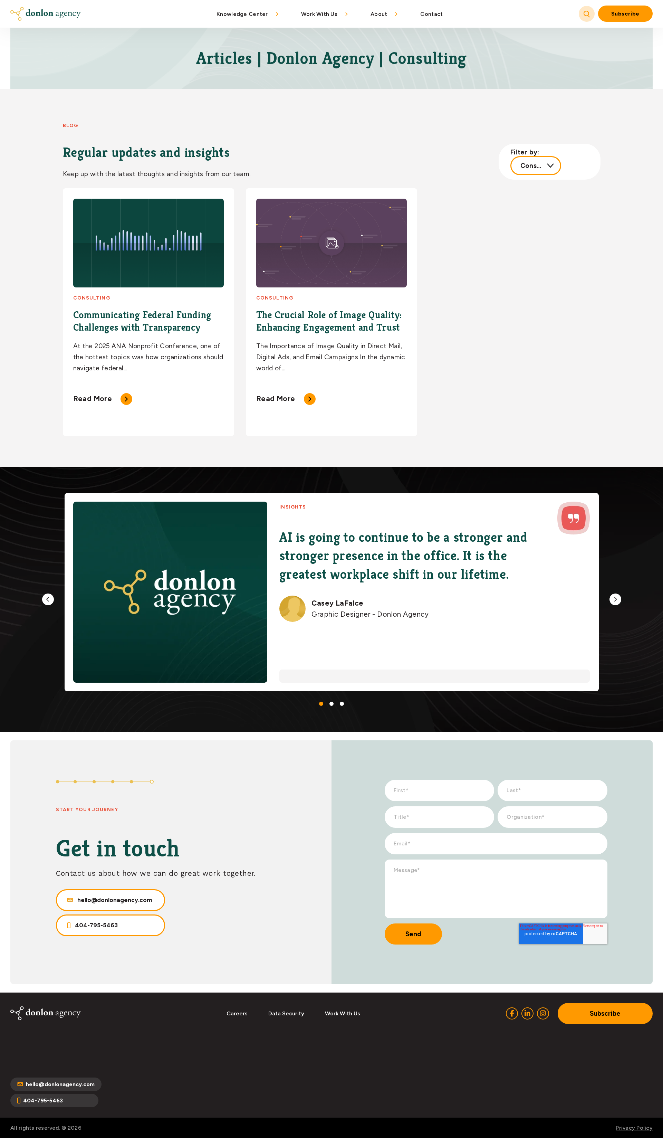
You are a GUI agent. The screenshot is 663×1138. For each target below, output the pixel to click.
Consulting (91, 298)
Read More (92, 398)
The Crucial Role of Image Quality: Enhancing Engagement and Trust (329, 321)
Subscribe (625, 13)
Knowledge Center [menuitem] (242, 14)
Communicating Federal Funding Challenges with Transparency (142, 321)
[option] (332, 592)
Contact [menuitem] (431, 14)
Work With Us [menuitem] (319, 14)
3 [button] (342, 704)
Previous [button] (48, 599)
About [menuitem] (379, 14)
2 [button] (331, 704)
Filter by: (524, 152)
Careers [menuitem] (237, 1013)
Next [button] (615, 599)
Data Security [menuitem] (286, 1013)
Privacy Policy (634, 1128)
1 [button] (321, 704)
